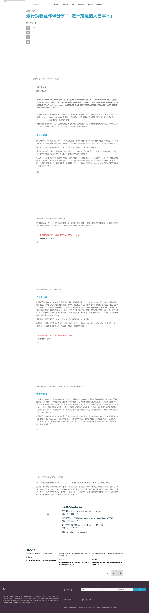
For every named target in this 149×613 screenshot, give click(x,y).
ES (41, 4)
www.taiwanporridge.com (77, 532)
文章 (27, 11)
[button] (28, 28)
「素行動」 (30, 596)
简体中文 (38, 4)
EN (35, 4)
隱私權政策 (109, 607)
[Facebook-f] (82, 600)
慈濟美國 (5, 596)
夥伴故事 (33, 11)
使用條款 (115, 607)
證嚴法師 (13, 596)
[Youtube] (90, 600)
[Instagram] (86, 600)
